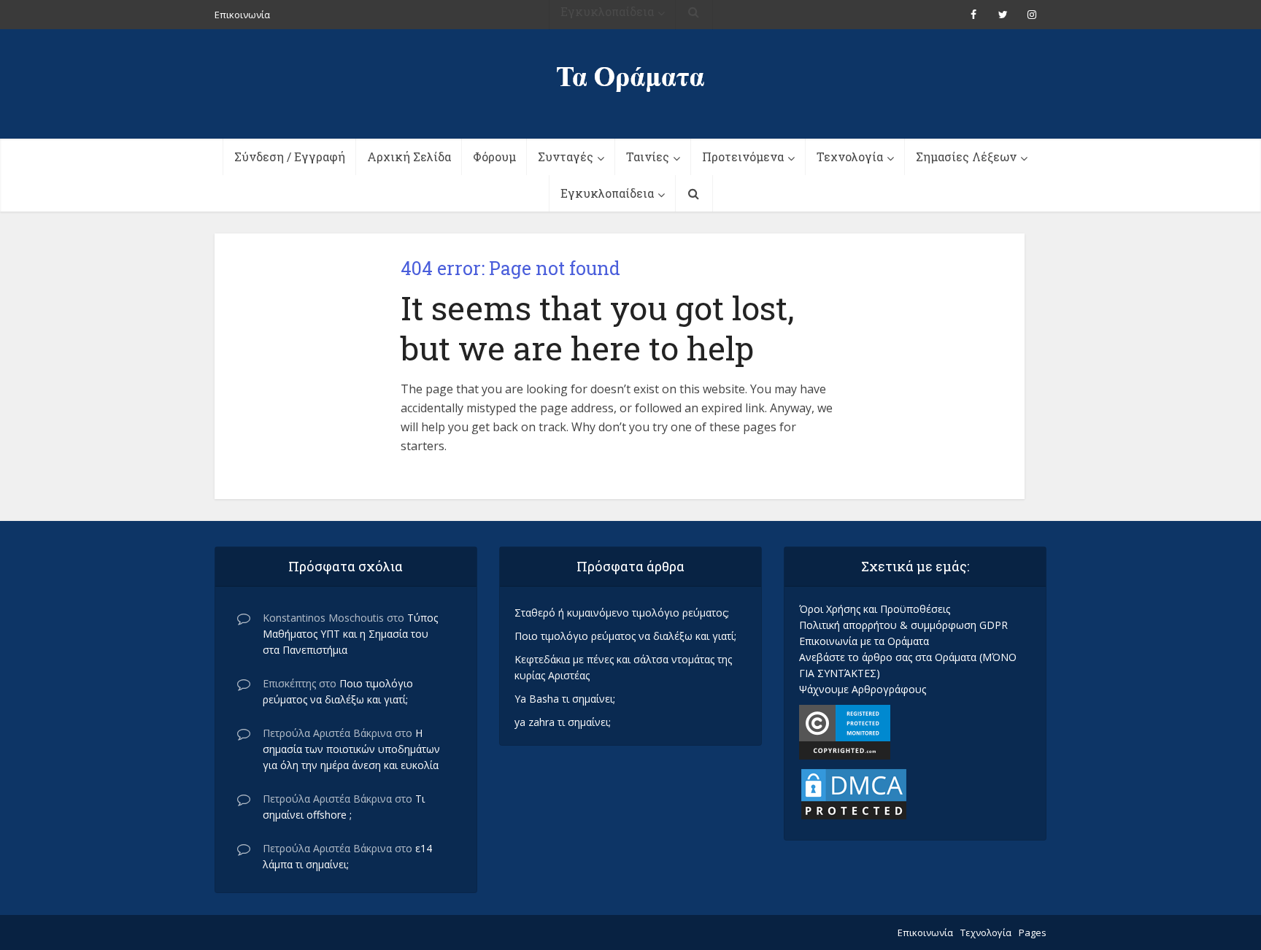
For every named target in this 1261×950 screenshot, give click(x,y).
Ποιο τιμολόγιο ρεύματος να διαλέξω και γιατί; (625, 636)
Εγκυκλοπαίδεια (607, 193)
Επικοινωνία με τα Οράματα (864, 641)
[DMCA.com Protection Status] (854, 793)
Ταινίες (647, 156)
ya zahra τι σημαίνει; (562, 722)
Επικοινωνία (925, 932)
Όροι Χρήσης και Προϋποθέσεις (874, 609)
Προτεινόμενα (743, 156)
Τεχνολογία (850, 156)
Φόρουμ (494, 156)
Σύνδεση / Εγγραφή (289, 156)
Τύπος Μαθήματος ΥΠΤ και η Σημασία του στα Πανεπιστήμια (350, 634)
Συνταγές (565, 156)
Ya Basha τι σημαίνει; (564, 699)
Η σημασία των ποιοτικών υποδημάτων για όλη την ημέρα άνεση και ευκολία (351, 749)
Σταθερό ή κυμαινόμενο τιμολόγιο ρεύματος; (621, 612)
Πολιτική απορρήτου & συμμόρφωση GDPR (903, 625)
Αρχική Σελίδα (409, 156)
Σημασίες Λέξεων (966, 156)
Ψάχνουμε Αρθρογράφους (862, 689)
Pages (1032, 932)
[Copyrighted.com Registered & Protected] (844, 731)
